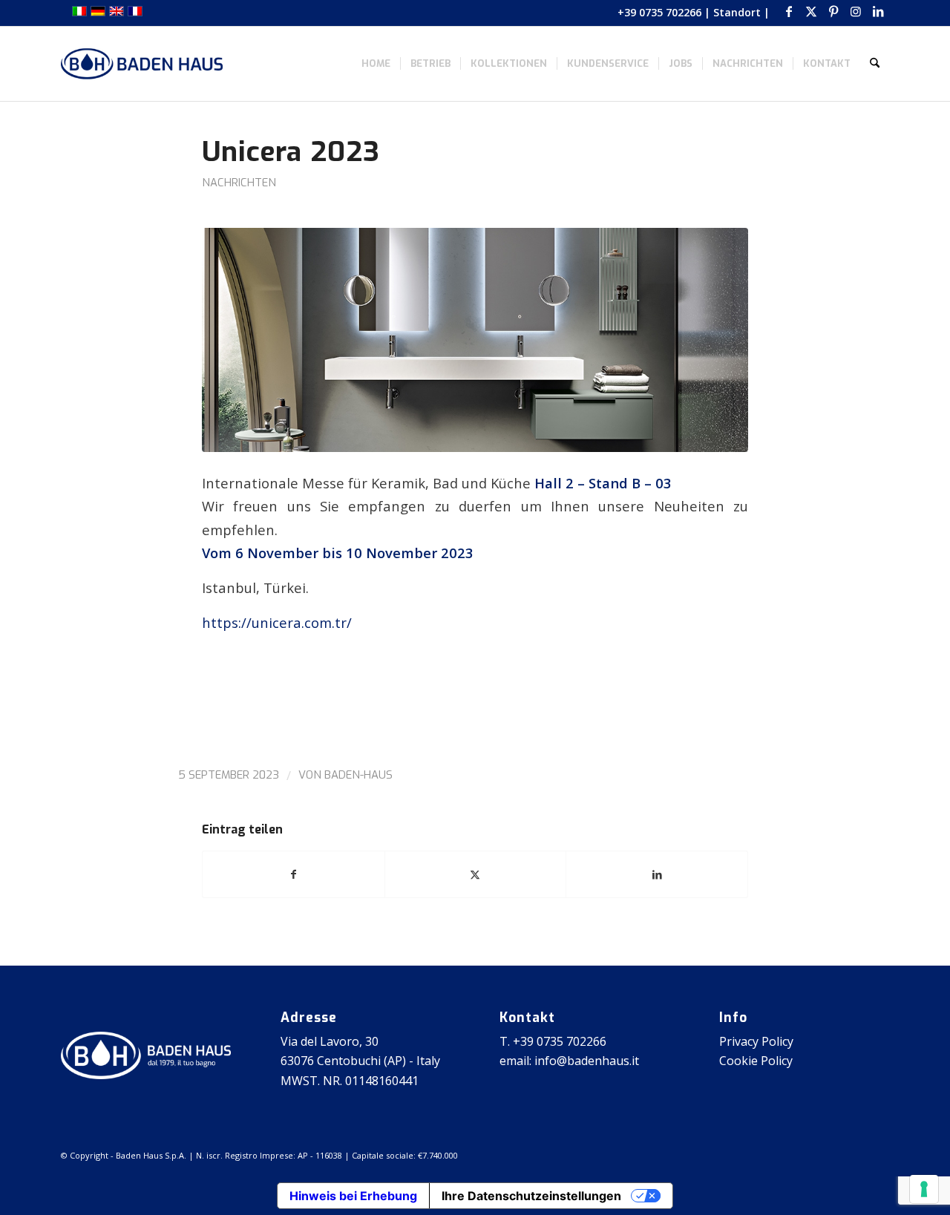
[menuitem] (376, 64)
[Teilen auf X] (475, 874)
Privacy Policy (756, 1041)
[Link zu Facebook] (788, 11)
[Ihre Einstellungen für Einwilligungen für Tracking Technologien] (924, 1189)
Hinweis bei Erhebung (353, 1195)
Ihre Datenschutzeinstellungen (531, 1195)
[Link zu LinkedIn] (878, 11)
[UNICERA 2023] (475, 340)
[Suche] (874, 64)
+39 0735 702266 (659, 12)
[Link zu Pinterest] (833, 11)
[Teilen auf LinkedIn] (656, 874)
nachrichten (239, 182)
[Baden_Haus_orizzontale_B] (142, 64)
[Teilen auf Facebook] (293, 874)
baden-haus (358, 774)
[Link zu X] (811, 11)
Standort (737, 12)
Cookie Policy (756, 1060)
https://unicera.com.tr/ (277, 622)
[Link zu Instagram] (855, 11)
